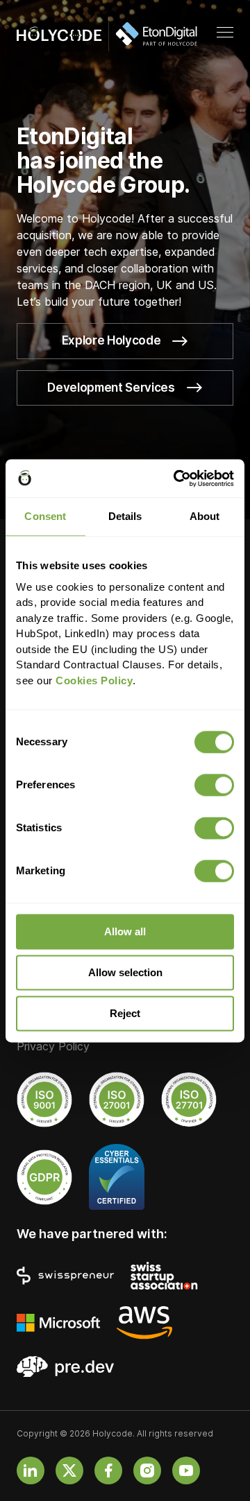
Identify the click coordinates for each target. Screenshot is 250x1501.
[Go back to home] (107, 34)
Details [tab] (125, 516)
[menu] (225, 33)
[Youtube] (186, 1470)
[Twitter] (69, 1470)
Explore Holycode (111, 340)
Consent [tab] (45, 516)
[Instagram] (147, 1470)
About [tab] (205, 516)
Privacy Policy (53, 1047)
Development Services (110, 387)
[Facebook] (108, 1470)
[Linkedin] (30, 1470)
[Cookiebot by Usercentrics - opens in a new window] (176, 478)
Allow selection (125, 972)
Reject (125, 1013)
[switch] (214, 785)
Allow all (125, 931)
